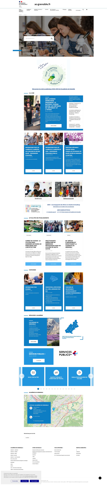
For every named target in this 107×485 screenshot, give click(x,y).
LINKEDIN (78, 451)
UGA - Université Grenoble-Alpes (16, 467)
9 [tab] (60, 389)
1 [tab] (38, 389)
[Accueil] (24, 4)
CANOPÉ (34, 458)
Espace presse (56, 453)
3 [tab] (43, 389)
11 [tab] (66, 389)
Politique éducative (70, 10)
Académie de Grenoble (29, 10)
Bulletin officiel (34, 460)
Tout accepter (34, 481)
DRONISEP (12, 462)
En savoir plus (39, 360)
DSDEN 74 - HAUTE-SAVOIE (15, 457)
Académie (27, 437)
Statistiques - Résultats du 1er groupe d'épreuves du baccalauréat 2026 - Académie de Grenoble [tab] (75, 105)
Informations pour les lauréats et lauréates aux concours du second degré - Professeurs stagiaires (32, 151)
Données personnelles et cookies (31, 476)
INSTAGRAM (78, 453)
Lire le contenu (33, 263)
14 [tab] (74, 389)
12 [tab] (69, 389)
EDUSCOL (34, 454)
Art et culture (29, 235)
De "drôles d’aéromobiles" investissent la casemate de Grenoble (71, 244)
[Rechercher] (83, 10)
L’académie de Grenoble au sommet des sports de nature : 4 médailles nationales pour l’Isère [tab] (74, 118)
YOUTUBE (78, 455)
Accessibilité (87, 10)
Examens (46, 9)
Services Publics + (35, 463)
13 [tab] (71, 389)
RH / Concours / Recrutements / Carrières (54, 10)
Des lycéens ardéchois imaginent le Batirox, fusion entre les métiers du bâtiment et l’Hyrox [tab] (74, 98)
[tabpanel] (45, 112)
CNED (33, 456)
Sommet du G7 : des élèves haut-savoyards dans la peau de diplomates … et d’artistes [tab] (74, 125)
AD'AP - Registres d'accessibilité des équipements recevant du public (77, 481)
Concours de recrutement (43, 47)
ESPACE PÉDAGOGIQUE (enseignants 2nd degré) (19, 460)
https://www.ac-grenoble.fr (39, 420)
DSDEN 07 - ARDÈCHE (14, 450)
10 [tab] (63, 389)
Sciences (68, 235)
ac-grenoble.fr (42, 4)
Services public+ (63, 481)
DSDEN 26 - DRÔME (14, 451)
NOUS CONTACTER (57, 450)
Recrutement (34, 47)
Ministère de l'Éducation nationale (38, 450)
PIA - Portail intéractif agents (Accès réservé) (62, 455)
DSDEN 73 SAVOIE (14, 455)
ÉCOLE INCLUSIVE (14, 458)
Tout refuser (24, 481)
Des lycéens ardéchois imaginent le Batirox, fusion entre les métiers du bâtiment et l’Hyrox (53, 104)
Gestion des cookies (57, 481)
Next (90, 376)
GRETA (12, 465)
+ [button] (25, 396)
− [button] (25, 398)
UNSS (12, 464)
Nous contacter (35, 413)
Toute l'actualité (57, 451)
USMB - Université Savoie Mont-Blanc (17, 469)
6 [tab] (52, 389)
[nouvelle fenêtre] (33, 376)
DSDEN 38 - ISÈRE (14, 453)
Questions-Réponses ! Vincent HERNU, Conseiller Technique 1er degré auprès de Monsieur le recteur (73, 151)
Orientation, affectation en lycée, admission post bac (53, 289)
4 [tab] (46, 389)
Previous (21, 376)
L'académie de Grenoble (33, 323)
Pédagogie (64, 9)
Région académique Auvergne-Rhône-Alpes (21, 10)
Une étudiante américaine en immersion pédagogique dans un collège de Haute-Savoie (53, 245)
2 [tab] (41, 389)
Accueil (20, 14)
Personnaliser (15, 481)
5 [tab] (49, 389)
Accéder (33, 170)
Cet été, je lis (38, 198)
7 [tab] (55, 389)
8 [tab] (57, 389)
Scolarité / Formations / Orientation (38, 10)
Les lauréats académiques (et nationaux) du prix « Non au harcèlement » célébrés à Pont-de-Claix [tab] (75, 112)
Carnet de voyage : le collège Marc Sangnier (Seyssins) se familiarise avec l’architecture (33, 244)
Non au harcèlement (35, 461)
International (49, 235)
